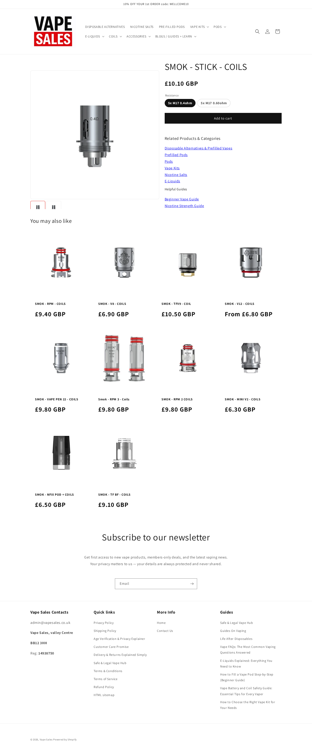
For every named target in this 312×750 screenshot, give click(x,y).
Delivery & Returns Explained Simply (120, 655)
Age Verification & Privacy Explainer (119, 639)
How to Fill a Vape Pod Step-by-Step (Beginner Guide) (246, 677)
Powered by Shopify (65, 739)
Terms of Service (106, 679)
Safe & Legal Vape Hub (110, 663)
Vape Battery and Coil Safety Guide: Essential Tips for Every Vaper (246, 691)
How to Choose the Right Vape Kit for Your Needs (247, 705)
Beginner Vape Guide (182, 199)
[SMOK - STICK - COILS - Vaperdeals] (37, 208)
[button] (199, 27)
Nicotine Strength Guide (184, 205)
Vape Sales (46, 739)
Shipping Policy (105, 631)
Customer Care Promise (111, 647)
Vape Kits (172, 168)
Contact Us (165, 631)
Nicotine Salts (176, 174)
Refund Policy (104, 687)
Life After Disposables (236, 639)
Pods (169, 161)
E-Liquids (172, 181)
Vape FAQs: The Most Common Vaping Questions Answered (248, 649)
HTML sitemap (104, 695)
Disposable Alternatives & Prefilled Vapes (199, 148)
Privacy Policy (104, 623)
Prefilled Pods (176, 154)
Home (161, 623)
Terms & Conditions (108, 671)
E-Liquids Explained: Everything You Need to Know (246, 663)
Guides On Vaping (233, 631)
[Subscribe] (192, 583)
